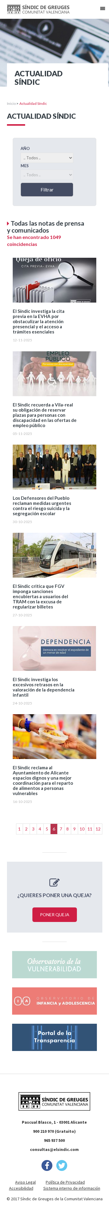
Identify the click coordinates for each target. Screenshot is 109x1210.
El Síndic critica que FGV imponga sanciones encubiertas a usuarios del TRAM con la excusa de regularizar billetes (40, 596)
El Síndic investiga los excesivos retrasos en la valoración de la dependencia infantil (43, 687)
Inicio (11, 103)
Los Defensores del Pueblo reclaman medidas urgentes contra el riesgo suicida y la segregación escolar (42, 506)
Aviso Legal (25, 1182)
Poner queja (54, 914)
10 (82, 828)
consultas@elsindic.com (54, 1149)
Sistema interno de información (71, 1188)
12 (98, 828)
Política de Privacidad (65, 1182)
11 (90, 828)
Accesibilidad (21, 1188)
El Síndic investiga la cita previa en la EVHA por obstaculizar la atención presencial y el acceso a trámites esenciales (38, 321)
